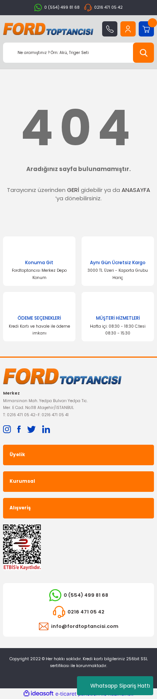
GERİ (73, 190)
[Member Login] (128, 28)
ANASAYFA (136, 190)
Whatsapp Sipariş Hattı (120, 685)
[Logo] (48, 29)
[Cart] (146, 28)
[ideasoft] (38, 693)
